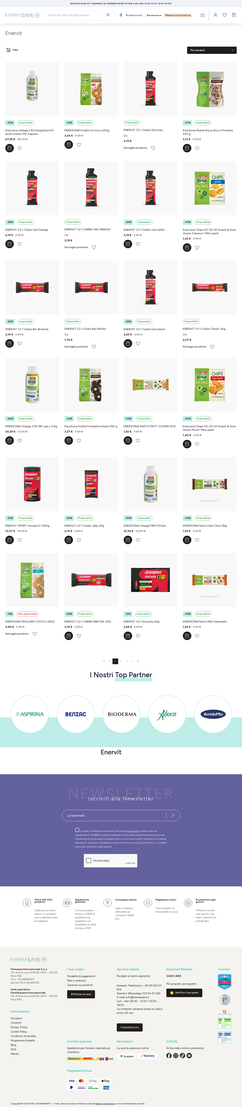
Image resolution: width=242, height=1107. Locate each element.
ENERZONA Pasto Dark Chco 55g (205, 525)
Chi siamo (16, 1018)
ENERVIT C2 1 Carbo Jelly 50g (84, 525)
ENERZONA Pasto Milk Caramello (205, 621)
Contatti (16, 1022)
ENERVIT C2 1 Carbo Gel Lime (143, 130)
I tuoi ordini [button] (75, 969)
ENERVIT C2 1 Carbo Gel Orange (26, 229)
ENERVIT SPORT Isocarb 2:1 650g (27, 525)
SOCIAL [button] (172, 1041)
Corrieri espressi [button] (79, 1041)
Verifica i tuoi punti (186, 992)
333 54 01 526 (151, 993)
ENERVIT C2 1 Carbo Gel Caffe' (144, 229)
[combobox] (76, 15)
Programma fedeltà (23, 1040)
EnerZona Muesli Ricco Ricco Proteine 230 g (208, 132)
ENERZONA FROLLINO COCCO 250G (30, 621)
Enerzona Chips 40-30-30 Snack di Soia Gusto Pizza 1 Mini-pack (209, 428)
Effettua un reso (81, 994)
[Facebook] (169, 1055)
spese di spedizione (105, 1103)
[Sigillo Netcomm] (224, 1000)
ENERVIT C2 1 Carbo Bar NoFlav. (85, 328)
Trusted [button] (224, 969)
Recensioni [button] (125, 1041)
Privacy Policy (133, 831)
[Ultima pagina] (138, 661)
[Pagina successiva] (132, 661)
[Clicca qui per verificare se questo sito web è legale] (224, 1023)
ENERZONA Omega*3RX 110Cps (145, 525)
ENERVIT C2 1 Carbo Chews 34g (204, 328)
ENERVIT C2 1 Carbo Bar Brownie (26, 329)
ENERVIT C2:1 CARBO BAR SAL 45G (87, 621)
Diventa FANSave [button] (179, 969)
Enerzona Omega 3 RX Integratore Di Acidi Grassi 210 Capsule (29, 132)
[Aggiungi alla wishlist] (19, 148)
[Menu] (202, 15)
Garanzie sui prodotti (80, 985)
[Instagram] (175, 1055)
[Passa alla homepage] (22, 15)
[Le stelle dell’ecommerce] (224, 982)
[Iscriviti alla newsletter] (173, 815)
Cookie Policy (19, 1031)
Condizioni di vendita (23, 1036)
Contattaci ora (130, 1027)
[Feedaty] (147, 1056)
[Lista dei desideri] (224, 15)
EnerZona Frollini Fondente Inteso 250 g (90, 426)
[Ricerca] (109, 15)
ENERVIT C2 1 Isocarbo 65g (142, 621)
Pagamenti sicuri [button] (79, 1071)
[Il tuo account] (215, 15)
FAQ (13, 1049)
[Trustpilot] (126, 1056)
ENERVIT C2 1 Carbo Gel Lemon (144, 329)
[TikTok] (182, 1055)
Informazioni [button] (20, 1011)
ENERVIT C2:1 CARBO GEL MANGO (87, 229)
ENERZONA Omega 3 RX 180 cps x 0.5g (31, 426)
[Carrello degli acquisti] (234, 15)
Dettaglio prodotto (135, 148)
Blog (13, 1045)
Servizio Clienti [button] (128, 969)
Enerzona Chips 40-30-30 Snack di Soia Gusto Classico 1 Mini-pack (209, 231)
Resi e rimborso (76, 980)
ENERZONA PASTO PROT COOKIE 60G (150, 426)
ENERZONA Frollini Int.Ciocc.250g (86, 130)
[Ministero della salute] (224, 1012)
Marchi (15, 1053)
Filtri (15, 50)
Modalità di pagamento (81, 976)
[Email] (189, 1055)
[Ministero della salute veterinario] (224, 1037)
